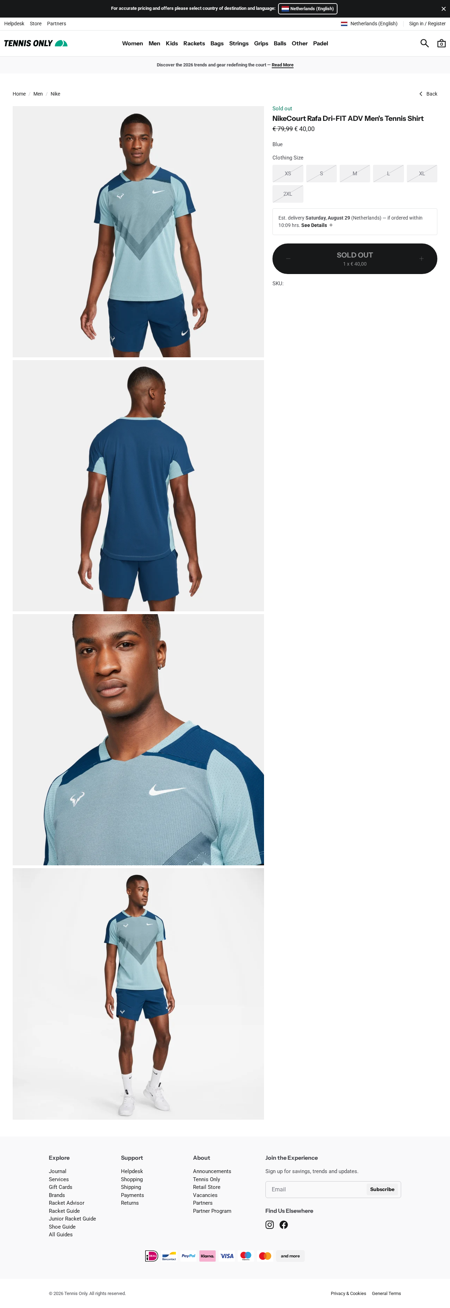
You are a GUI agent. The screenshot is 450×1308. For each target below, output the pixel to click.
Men (154, 43)
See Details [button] (314, 225)
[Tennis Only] (36, 43)
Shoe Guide (62, 1227)
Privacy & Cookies (348, 1293)
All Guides (61, 1234)
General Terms (386, 1293)
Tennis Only (206, 1179)
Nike (55, 94)
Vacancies (205, 1195)
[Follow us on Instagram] (269, 1225)
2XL (293, 193)
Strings (239, 43)
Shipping (131, 1187)
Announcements (212, 1171)
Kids (172, 43)
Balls (280, 43)
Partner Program (212, 1211)
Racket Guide (64, 1211)
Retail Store (206, 1187)
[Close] (442, 9)
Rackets (194, 43)
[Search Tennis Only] (424, 43)
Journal (57, 1171)
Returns (130, 1203)
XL (428, 173)
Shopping (132, 1179)
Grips (261, 43)
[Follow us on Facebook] (283, 1225)
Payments (132, 1195)
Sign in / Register (427, 23)
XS (294, 173)
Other (300, 43)
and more (290, 1255)
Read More (283, 64)
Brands (57, 1195)
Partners (56, 23)
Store (35, 23)
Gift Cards (60, 1187)
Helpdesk (14, 23)
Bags (217, 43)
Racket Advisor (66, 1203)
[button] (441, 43)
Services (59, 1179)
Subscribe (382, 1189)
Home (19, 94)
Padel (320, 43)
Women (132, 43)
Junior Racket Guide (72, 1219)
